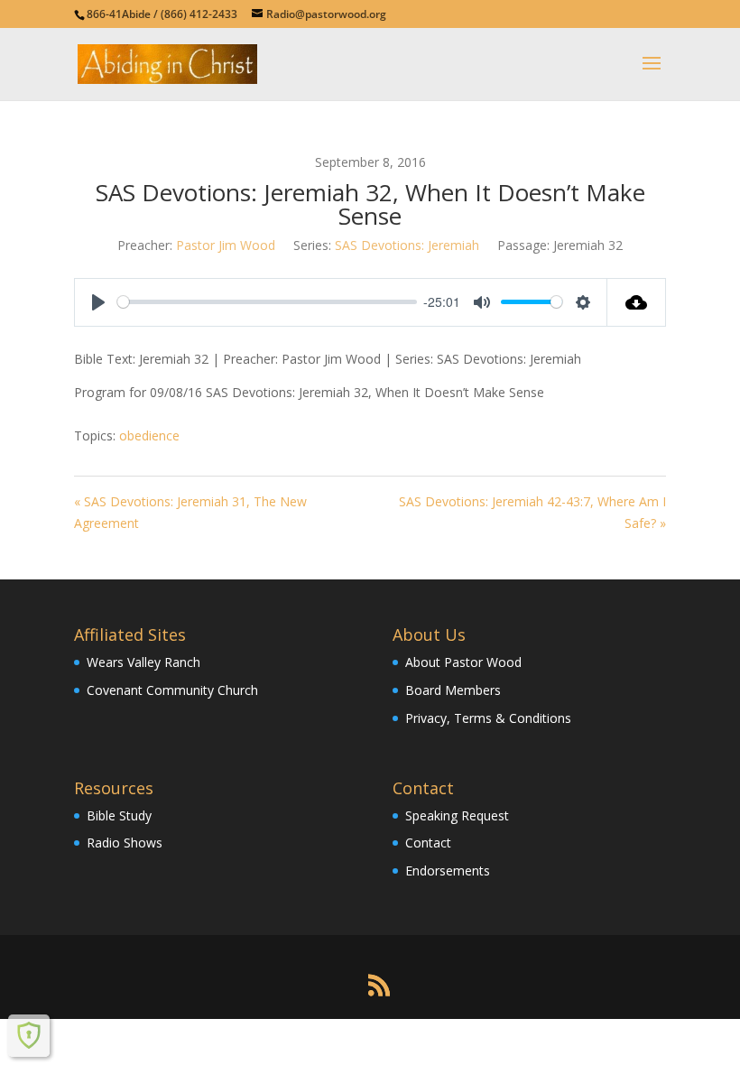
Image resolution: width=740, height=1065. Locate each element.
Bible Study (119, 815)
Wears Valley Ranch (143, 662)
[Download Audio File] (636, 302)
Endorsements (447, 870)
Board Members (453, 690)
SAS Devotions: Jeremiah (407, 245)
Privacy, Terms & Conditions (488, 718)
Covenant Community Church (172, 690)
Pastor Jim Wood (225, 245)
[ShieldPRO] (28, 1035)
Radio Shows (124, 842)
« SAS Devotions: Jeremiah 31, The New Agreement (190, 512)
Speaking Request (457, 815)
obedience (149, 435)
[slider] (267, 301)
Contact (428, 842)
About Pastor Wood (463, 662)
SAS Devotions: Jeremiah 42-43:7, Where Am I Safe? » (532, 512)
